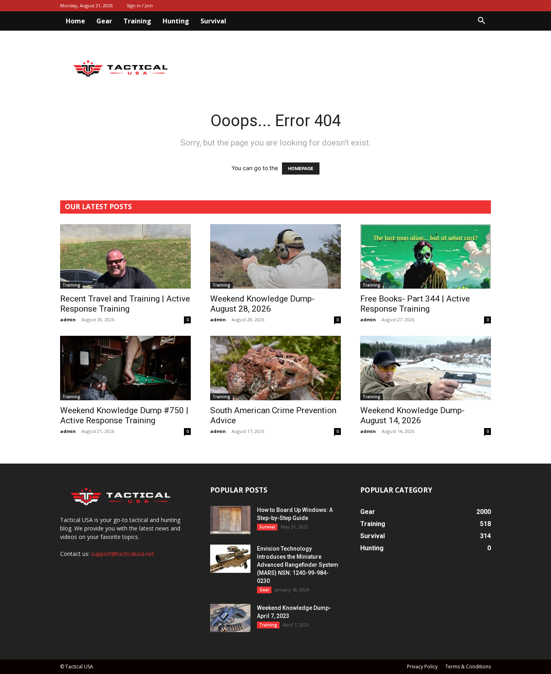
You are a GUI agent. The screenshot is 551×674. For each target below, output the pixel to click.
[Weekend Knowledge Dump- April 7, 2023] (230, 618)
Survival (213, 21)
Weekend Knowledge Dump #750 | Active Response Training (124, 415)
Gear (104, 21)
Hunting (176, 21)
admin (68, 319)
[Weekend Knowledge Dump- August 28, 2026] (275, 256)
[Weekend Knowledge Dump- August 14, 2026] (425, 368)
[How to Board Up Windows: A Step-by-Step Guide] (230, 520)
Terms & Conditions (468, 666)
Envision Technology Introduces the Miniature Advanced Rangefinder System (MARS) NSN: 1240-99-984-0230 (297, 564)
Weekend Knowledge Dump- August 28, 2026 (262, 304)
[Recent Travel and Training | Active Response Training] (125, 256)
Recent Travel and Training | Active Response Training (125, 304)
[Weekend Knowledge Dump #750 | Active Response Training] (125, 368)
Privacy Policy (422, 666)
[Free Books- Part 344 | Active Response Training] (425, 256)
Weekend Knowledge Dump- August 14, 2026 (412, 415)
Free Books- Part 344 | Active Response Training (415, 304)
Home (75, 21)
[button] (481, 21)
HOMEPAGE (300, 168)
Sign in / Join (140, 5)
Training (137, 21)
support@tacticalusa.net (122, 554)
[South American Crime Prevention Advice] (275, 368)
